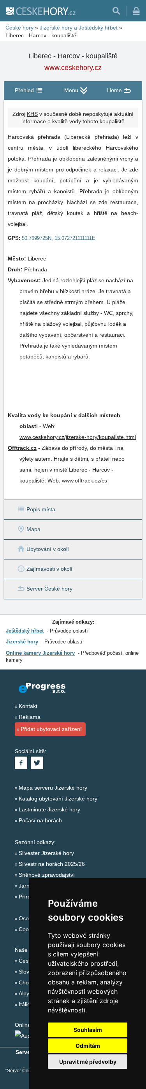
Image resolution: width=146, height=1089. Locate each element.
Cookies (29, 929)
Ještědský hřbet (25, 631)
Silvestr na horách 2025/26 (52, 864)
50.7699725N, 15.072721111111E (58, 238)
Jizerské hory (22, 642)
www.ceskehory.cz (73, 68)
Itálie (24, 1004)
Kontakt (28, 706)
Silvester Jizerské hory (46, 853)
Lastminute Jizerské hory (49, 809)
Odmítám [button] (88, 1045)
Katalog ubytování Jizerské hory (58, 798)
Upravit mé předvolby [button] (87, 1061)
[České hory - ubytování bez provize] (40, 11)
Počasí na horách (40, 820)
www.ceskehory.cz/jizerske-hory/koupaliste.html (77, 437)
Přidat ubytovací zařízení (51, 729)
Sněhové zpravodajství (47, 875)
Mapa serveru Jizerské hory (53, 788)
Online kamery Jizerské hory (40, 653)
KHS (32, 114)
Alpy (24, 993)
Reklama (29, 717)
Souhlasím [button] (88, 1029)
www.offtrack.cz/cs (84, 480)
